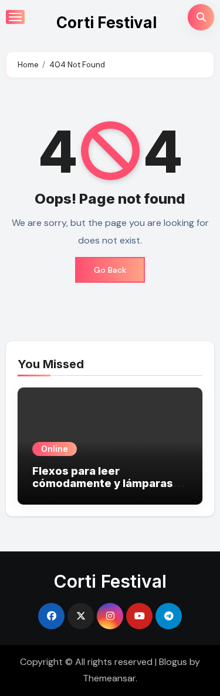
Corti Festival (106, 22)
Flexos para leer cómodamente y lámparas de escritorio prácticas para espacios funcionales (108, 490)
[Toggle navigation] (15, 17)
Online (54, 449)
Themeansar (109, 678)
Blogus (173, 662)
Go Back (110, 270)
